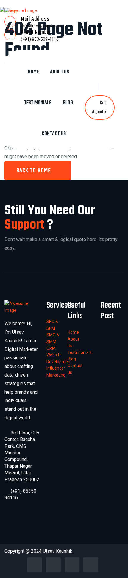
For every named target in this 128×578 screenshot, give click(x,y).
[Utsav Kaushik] (10, 10)
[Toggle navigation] (53, 54)
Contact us (54, 134)
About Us (59, 72)
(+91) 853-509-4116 (40, 39)
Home (33, 72)
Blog (68, 103)
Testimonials (37, 103)
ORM (51, 348)
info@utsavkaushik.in (41, 25)
